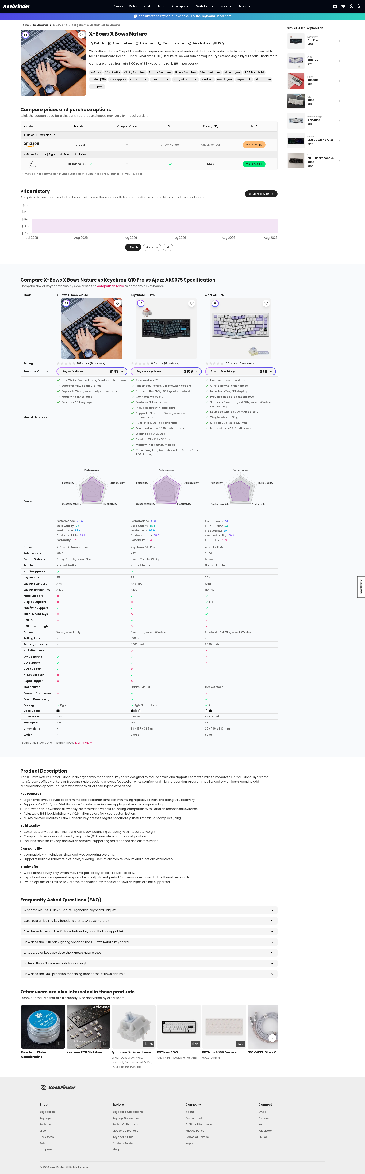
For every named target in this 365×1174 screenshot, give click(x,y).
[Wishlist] (343, 6)
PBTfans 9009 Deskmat (220, 1052)
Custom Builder (123, 1143)
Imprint (190, 1143)
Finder (118, 6)
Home (25, 25)
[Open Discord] (335, 6)
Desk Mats (47, 1137)
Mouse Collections (125, 1131)
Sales (133, 6)
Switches (203, 6)
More (243, 6)
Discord (264, 1118)
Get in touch (194, 1118)
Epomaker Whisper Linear (131, 1052)
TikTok (263, 1137)
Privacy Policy (195, 1131)
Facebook (265, 1131)
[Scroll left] (26, 1038)
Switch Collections (125, 1124)
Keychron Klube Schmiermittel (33, 1054)
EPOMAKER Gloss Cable (265, 1052)
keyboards (40, 25)
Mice (224, 6)
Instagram (266, 1124)
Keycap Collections (126, 1118)
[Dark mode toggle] (351, 6)
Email (262, 1112)
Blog (116, 1149)
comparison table (110, 286)
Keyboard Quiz (123, 1137)
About (190, 1112)
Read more (269, 56)
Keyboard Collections (128, 1112)
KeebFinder (16, 6)
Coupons (46, 1149)
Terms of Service (197, 1137)
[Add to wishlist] (81, 35)
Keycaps (178, 6)
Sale (42, 1143)
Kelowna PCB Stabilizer (84, 1052)
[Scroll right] (272, 1038)
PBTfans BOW (167, 1052)
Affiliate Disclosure (199, 1124)
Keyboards (152, 6)
